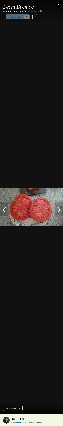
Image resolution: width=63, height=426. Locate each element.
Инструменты (12, 408)
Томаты (19, 11)
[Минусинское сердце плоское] (4, 209)
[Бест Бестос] (59, 209)
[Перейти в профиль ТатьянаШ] (6, 420)
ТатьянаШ (19, 419)
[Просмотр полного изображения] (34, 16)
